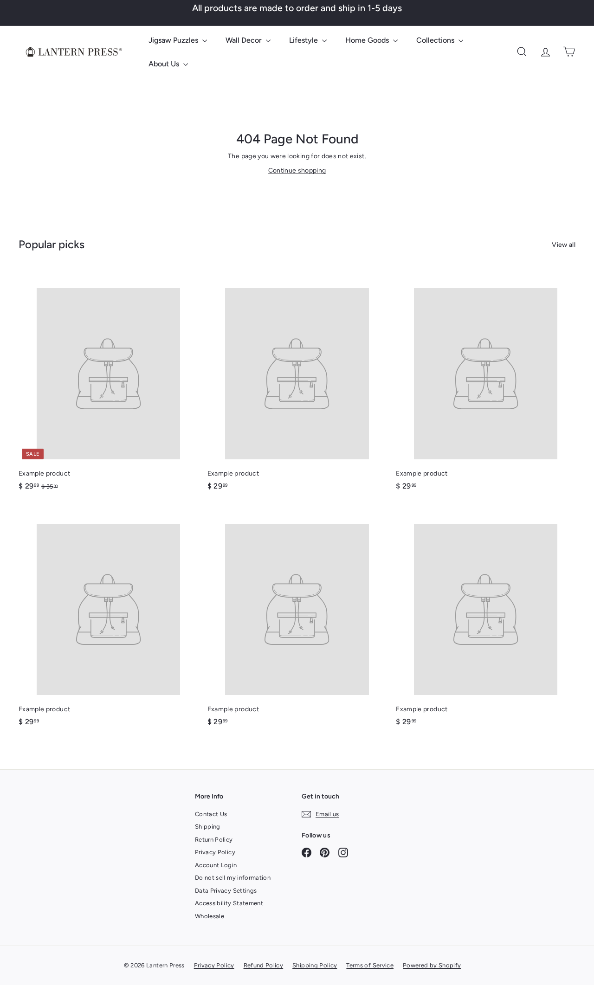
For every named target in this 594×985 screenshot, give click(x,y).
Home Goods (368, 40)
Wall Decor (245, 40)
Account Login (216, 865)
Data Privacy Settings (226, 890)
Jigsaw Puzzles (174, 40)
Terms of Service (370, 965)
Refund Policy (264, 965)
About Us (164, 63)
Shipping (207, 826)
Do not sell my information (233, 877)
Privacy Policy (215, 852)
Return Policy (214, 839)
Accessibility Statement (229, 903)
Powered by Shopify (432, 965)
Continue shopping (297, 170)
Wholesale (209, 916)
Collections (436, 40)
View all (563, 245)
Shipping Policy (314, 965)
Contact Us (211, 814)
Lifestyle (304, 40)
